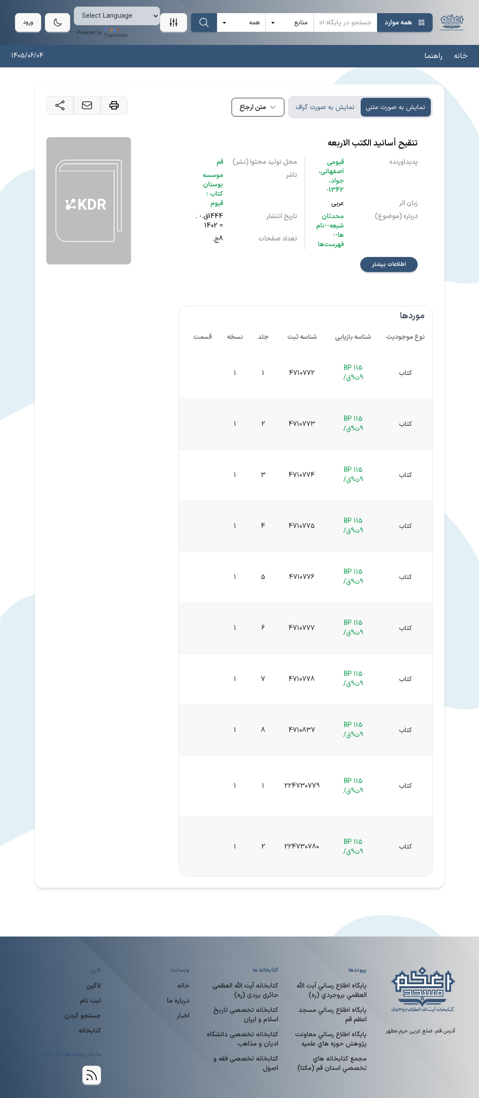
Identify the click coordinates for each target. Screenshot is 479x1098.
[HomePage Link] (452, 22)
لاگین (93, 986)
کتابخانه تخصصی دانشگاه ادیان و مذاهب (242, 1039)
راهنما (433, 56)
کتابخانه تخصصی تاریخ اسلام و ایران (245, 1015)
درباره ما (178, 1001)
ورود (28, 22)
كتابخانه (90, 1031)
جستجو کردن (83, 1016)
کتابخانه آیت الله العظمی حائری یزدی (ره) (245, 990)
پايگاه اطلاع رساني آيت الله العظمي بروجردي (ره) (332, 990)
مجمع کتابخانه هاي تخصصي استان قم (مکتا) (332, 1063)
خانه (461, 56)
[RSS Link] (91, 1075)
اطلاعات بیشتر (389, 264)
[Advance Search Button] (173, 22)
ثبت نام (90, 1001)
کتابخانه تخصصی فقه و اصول (245, 1063)
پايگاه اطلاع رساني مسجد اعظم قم (332, 1015)
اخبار (183, 1016)
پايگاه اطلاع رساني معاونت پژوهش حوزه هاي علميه (331, 1039)
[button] (258, 107)
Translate (115, 36)
